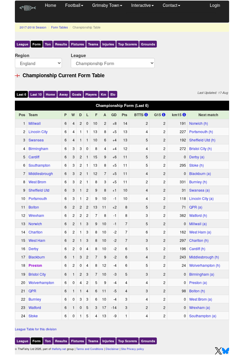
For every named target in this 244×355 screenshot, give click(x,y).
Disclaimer (112, 349)
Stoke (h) (196, 165)
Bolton (34, 206)
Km (103, 94)
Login (215, 5)
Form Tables (59, 27)
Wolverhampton (41, 282)
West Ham (37, 240)
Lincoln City (38, 131)
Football (72, 5)
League (22, 44)
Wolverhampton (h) (204, 265)
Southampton (39, 165)
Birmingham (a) (201, 274)
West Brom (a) (200, 299)
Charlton (36, 231)
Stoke (33, 315)
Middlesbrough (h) (204, 256)
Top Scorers (127, 44)
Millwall (35, 123)
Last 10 (36, 94)
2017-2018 (33, 27)
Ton (48, 44)
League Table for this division (36, 328)
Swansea (36, 139)
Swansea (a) (199, 190)
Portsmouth (38, 198)
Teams (93, 44)
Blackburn (37, 256)
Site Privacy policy (132, 349)
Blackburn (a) (200, 173)
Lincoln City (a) (201, 198)
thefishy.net (59, 349)
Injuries (108, 44)
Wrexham (36, 215)
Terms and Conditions (89, 349)
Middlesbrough (41, 173)
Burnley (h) (198, 181)
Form (36, 44)
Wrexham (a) (199, 307)
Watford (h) (198, 215)
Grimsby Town (105, 5)
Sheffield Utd (39, 190)
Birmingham (38, 148)
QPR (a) (195, 206)
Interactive (141, 5)
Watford (35, 307)
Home (50, 5)
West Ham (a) (200, 231)
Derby (33, 248)
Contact (170, 5)
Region (22, 55)
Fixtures (77, 44)
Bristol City (37, 274)
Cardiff (34, 156)
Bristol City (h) (200, 148)
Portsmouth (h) (201, 131)
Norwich (35, 223)
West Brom (37, 181)
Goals (76, 94)
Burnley (35, 299)
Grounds (148, 44)
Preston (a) (198, 282)
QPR (32, 290)
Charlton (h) (199, 240)
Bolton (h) (197, 290)
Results (61, 44)
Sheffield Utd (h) (202, 139)
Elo (112, 94)
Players (91, 94)
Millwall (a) (198, 223)
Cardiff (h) (197, 248)
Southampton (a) (202, 315)
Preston (35, 265)
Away (63, 94)
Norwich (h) (198, 123)
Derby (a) (196, 156)
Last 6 (21, 94)
